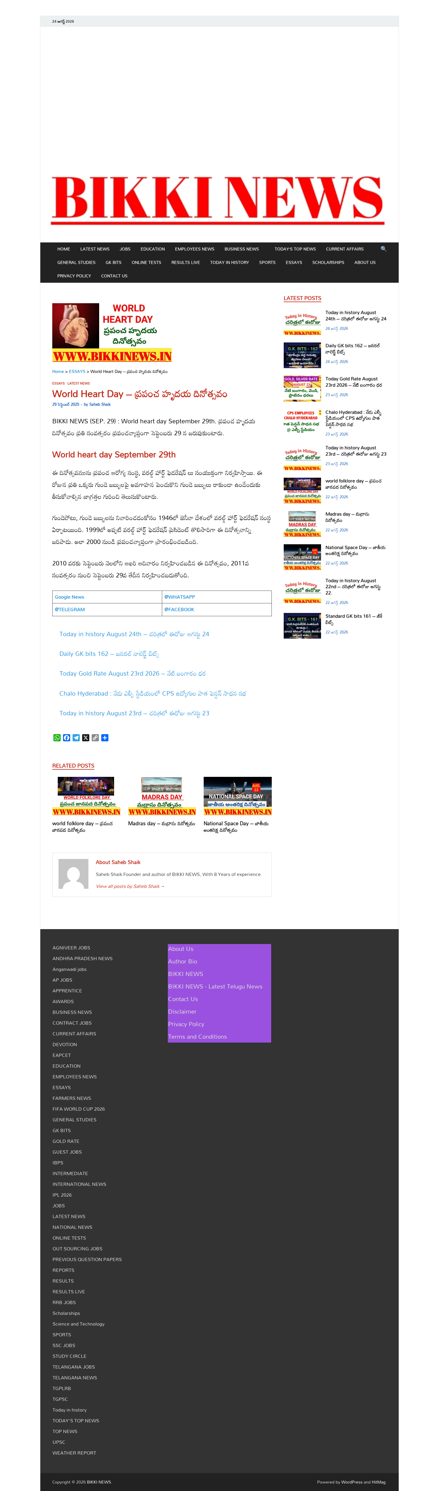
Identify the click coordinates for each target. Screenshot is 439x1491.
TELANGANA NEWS (75, 1377)
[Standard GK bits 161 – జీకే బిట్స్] (302, 616)
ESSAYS (294, 262)
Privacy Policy (74, 276)
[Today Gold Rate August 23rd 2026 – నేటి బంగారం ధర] (302, 379)
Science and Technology (79, 1324)
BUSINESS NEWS (242, 249)
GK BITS (114, 262)
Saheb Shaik (99, 404)
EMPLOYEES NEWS (194, 249)
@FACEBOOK (179, 609)
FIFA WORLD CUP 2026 (79, 1109)
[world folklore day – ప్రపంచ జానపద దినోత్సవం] (86, 798)
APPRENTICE (67, 990)
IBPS (58, 1162)
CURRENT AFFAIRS (345, 249)
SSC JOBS (64, 1345)
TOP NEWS (65, 1431)
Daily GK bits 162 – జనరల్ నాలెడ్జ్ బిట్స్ (109, 653)
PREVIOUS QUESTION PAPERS (87, 1259)
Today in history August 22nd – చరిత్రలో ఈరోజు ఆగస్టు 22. (353, 587)
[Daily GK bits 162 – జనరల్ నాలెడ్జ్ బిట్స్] (302, 346)
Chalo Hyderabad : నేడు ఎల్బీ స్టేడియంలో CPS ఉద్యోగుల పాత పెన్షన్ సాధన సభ (153, 693)
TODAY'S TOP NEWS (76, 1420)
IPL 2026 (62, 1195)
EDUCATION (153, 249)
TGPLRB (62, 1388)
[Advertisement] (219, 95)
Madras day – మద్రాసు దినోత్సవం (161, 823)
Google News (69, 597)
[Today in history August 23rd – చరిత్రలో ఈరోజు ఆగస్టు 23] (302, 448)
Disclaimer (182, 1011)
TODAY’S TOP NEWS (295, 249)
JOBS (125, 249)
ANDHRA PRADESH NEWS (83, 958)
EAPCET (62, 1055)
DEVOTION (65, 1044)
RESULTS (63, 1281)
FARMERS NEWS (72, 1098)
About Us (365, 262)
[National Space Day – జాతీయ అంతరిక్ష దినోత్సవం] (238, 798)
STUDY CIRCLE (70, 1356)
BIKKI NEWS (185, 974)
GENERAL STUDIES (76, 262)
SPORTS (267, 262)
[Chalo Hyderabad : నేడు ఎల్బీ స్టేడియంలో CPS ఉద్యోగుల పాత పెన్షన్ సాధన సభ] (302, 412)
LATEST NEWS (95, 249)
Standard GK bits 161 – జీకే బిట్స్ (354, 619)
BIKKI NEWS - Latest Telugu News (215, 986)
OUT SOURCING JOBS (77, 1248)
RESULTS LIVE (185, 262)
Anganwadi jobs (70, 969)
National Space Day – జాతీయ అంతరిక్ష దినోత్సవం (236, 826)
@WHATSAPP (180, 597)
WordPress (352, 1482)
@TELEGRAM (70, 609)
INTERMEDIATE (70, 1173)
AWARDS (63, 1001)
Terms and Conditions (197, 1036)
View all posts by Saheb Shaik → (130, 886)
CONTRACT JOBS (72, 1023)
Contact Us (114, 276)
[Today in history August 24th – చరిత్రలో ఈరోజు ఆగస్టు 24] (302, 313)
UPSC (59, 1442)
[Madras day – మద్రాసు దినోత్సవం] (162, 798)
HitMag (379, 1482)
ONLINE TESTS (146, 262)
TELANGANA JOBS (74, 1367)
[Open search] (383, 249)
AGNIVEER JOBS (71, 947)
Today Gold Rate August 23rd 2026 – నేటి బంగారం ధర (132, 673)
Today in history (229, 262)
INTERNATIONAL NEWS (79, 1184)
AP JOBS (62, 980)
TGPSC (60, 1399)
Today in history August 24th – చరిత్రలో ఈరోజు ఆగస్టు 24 (134, 634)
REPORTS (63, 1270)
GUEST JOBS (67, 1152)
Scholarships (328, 262)
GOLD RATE (66, 1141)
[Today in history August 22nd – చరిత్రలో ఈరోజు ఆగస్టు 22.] (302, 581)
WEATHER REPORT (74, 1453)
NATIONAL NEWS (72, 1227)
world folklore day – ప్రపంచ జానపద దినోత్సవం (82, 826)
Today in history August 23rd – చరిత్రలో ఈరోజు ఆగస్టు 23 (134, 713)
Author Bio (182, 961)
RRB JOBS (64, 1302)
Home (63, 249)
